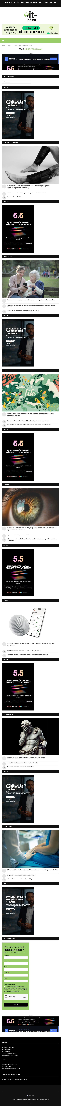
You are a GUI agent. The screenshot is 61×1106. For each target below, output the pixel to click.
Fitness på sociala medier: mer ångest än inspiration (26, 758)
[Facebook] (26, 4)
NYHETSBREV (8, 2)
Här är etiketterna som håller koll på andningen (20, 879)
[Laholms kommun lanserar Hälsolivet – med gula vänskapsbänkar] (30, 279)
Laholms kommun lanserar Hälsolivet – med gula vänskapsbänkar (31, 300)
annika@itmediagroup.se (13, 1068)
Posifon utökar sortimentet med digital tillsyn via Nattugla (23, 310)
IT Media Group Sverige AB (43, 1099)
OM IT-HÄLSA (25, 2)
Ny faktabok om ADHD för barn (15, 197)
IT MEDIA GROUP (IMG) (49, 2)
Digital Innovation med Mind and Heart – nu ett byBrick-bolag (24, 650)
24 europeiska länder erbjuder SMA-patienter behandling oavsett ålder (32, 870)
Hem (3, 45)
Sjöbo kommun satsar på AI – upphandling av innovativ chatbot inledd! (26, 193)
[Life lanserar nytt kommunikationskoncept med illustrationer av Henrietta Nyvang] (30, 392)
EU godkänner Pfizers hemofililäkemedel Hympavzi (21, 875)
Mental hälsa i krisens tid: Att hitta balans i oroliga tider (22, 763)
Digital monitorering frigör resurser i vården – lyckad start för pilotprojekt (27, 654)
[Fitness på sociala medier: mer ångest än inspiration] (30, 736)
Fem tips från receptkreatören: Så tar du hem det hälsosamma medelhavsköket (29, 424)
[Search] (58, 40)
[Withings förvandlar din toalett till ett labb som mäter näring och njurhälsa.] (30, 622)
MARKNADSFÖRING (36, 2)
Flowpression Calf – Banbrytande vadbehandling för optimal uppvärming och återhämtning (28, 187)
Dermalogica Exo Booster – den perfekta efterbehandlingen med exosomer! (27, 421)
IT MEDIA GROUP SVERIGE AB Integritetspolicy (14, 1079)
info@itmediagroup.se (12, 1055)
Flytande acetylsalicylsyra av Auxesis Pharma (19, 535)
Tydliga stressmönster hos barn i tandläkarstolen (20, 766)
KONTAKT (17, 2)
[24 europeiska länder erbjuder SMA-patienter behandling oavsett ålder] (30, 849)
